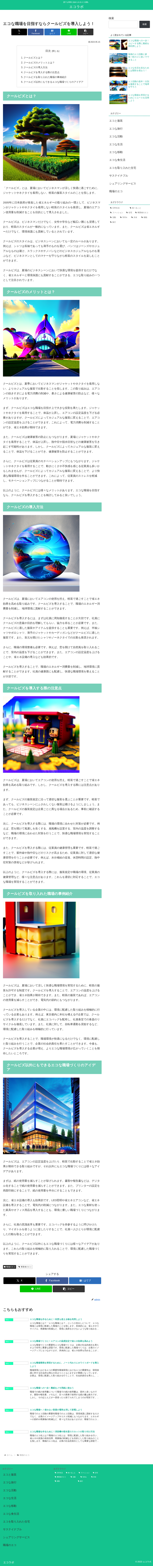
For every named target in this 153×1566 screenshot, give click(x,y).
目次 (48, 50)
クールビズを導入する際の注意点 (41, 72)
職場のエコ (10, 1267)
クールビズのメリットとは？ (39, 62)
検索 (111, 18)
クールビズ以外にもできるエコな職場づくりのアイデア (53, 81)
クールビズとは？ (33, 57)
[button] (85, 32)
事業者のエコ (26, 1267)
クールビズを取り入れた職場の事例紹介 (45, 77)
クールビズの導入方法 (36, 67)
